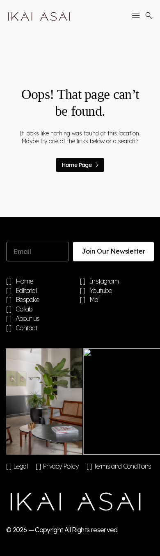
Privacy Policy (60, 466)
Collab (24, 309)
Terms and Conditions (122, 466)
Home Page (76, 165)
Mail (95, 300)
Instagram (104, 281)
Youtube (100, 291)
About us (28, 319)
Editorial (26, 291)
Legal (20, 466)
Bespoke (27, 300)
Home (24, 281)
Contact (26, 328)
